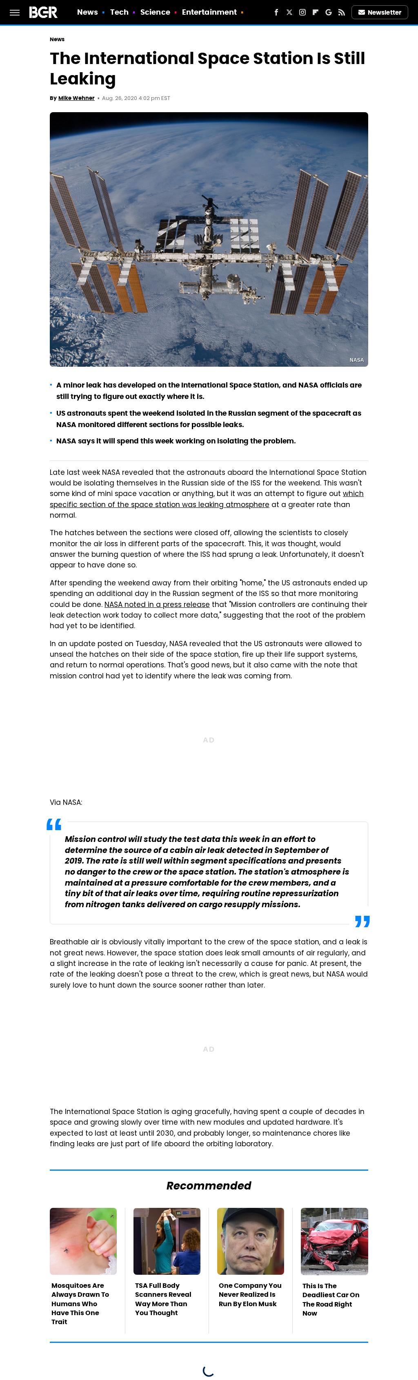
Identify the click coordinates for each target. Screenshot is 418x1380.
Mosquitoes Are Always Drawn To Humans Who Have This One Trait (80, 1304)
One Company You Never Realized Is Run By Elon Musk (250, 1294)
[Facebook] (276, 12)
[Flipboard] (315, 12)
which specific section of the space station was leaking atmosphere (207, 500)
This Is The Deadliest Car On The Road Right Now (331, 1300)
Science (155, 12)
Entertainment (209, 12)
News (87, 12)
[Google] (328, 12)
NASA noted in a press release (157, 605)
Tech (119, 12)
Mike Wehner (76, 98)
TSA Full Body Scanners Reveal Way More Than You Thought (163, 1299)
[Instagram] (302, 12)
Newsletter (384, 12)
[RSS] (341, 12)
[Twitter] (289, 12)
